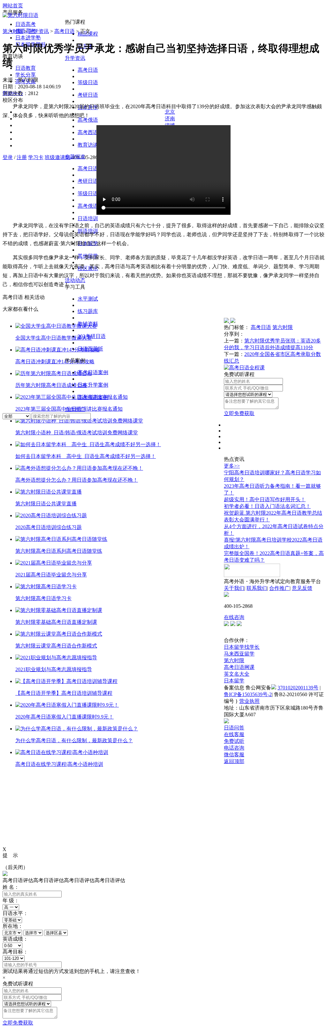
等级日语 (88, 82)
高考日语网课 (239, 667)
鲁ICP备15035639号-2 (248, 694)
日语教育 (25, 68)
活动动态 (75, 280)
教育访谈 (88, 145)
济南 (170, 118)
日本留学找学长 (242, 647)
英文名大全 (236, 674)
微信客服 (234, 754)
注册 (22, 157)
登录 (8, 157)
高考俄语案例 (93, 397)
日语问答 (234, 727)
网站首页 (13, 5)
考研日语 (88, 95)
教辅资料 (88, 323)
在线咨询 (234, 617)
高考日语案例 (93, 372)
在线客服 (234, 734)
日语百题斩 (90, 348)
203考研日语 (92, 336)
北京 (170, 112)
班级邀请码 (57, 157)
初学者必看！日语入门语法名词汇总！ (267, 506)
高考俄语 (88, 206)
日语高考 (25, 24)
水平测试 (88, 298)
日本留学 (234, 680)
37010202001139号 (298, 687)
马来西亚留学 (239, 653)
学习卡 (35, 157)
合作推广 (75, 409)
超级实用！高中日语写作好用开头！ (265, 499)
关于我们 (234, 588)
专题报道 (75, 156)
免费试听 (234, 741)
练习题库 (88, 311)
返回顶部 (234, 761)
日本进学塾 (28, 37)
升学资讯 (75, 58)
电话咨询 (234, 748)
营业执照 (249, 701)
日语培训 (88, 218)
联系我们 (257, 588)
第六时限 (13, 31)
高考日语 (88, 70)
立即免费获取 (239, 413)
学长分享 (25, 74)
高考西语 (88, 132)
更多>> (232, 466)
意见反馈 (302, 588)
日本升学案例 (93, 385)
